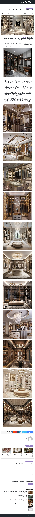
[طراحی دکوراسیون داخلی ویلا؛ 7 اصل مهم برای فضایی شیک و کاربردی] (30, 501)
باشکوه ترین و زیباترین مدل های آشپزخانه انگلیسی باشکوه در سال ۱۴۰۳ (28, 454)
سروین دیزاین (24, 37)
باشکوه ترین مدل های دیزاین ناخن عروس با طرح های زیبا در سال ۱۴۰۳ (6, 454)
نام (32, 474)
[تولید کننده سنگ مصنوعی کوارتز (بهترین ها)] (30, 509)
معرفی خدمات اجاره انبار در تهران (22, 495)
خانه (31, 6)
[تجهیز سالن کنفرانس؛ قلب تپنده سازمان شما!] (30, 505)
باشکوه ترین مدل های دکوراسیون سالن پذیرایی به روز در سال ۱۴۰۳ (17, 454)
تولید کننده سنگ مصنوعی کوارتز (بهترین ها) (21, 507)
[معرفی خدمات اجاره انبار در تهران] (30, 497)
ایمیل (32, 477)
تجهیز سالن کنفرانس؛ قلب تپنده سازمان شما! (21, 503)
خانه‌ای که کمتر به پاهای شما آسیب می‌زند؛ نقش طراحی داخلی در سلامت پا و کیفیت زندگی (15, 491)
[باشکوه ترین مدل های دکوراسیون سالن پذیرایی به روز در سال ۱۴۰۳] (17, 450)
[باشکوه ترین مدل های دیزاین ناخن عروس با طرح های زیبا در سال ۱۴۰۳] (6, 450)
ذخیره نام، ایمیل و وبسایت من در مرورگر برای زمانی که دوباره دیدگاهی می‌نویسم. (22, 481)
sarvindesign (29, 13)
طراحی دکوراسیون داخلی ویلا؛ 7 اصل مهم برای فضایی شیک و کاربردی (18, 499)
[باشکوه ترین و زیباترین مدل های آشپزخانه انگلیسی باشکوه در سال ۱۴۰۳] (28, 450)
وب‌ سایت (15, 477)
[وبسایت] (26, 438)
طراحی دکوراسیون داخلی (28, 6)
